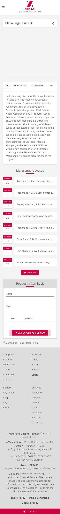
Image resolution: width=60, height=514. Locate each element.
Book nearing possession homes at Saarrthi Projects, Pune (37, 215)
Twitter (35, 402)
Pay (5, 402)
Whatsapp (37, 422)
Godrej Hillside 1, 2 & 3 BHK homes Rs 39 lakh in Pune (37, 204)
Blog (5, 397)
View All (30, 272)
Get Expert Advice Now (30, 333)
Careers (7, 369)
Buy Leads (8, 392)
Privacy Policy (17, 497)
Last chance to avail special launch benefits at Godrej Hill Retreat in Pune (37, 250)
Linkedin (35, 397)
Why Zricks (9, 364)
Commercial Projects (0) (40, 85)
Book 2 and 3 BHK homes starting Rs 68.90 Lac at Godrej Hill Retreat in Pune (37, 239)
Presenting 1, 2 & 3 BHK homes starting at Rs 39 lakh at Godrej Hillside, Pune (37, 192)
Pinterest (36, 417)
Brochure (36, 364)
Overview (8, 85)
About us (8, 359)
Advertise (8, 374)
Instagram (36, 412)
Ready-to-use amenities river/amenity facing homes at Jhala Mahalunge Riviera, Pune (37, 262)
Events (35, 369)
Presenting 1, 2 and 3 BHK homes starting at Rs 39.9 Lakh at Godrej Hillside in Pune (37, 227)
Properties (53, 85)
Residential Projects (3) (22, 85)
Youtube (35, 407)
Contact (7, 379)
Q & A (34, 359)
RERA (6, 407)
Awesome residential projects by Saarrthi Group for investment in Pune (37, 181)
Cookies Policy (30, 502)
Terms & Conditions (38, 497)
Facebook (36, 392)
